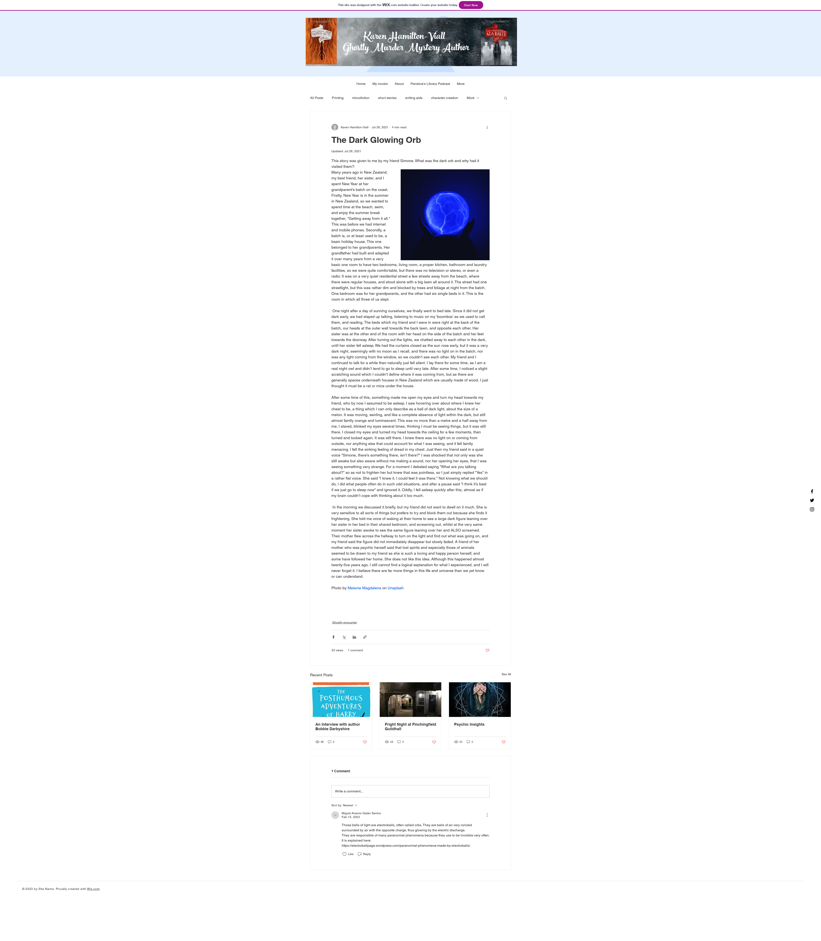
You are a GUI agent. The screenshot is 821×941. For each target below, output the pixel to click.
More (470, 98)
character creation (444, 98)
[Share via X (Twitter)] (344, 637)
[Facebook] (812, 491)
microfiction (360, 98)
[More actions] (487, 127)
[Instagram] (812, 509)
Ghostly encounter (344, 622)
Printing (338, 98)
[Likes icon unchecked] (344, 854)
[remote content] (410, 603)
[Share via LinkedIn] (354, 637)
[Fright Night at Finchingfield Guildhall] (411, 699)
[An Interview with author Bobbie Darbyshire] (341, 699)
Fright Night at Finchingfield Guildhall (410, 726)
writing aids (413, 98)
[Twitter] (812, 500)
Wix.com (93, 889)
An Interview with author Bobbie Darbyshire (337, 726)
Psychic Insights (469, 724)
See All (506, 674)
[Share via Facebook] (333, 637)
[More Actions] (487, 815)
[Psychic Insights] (480, 699)
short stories (387, 98)
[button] (506, 98)
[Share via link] (365, 637)
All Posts (316, 98)
